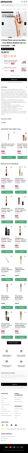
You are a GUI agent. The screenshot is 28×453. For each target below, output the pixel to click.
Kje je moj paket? (18, 401)
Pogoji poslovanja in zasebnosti (8, 436)
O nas (16, 417)
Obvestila (3, 440)
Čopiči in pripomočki (5, 404)
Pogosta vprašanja (19, 408)
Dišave (2, 402)
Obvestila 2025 (4, 438)
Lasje (2, 400)
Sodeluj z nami (18, 413)
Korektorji (24, 9)
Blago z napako (4, 413)
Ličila (14, 9)
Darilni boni (17, 415)
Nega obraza (4, 398)
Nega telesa (4, 409)
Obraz (18, 9)
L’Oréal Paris (9, 9)
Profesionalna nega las (6, 415)
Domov (3, 9)
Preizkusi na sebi (8, 49)
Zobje (2, 406)
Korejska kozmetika (5, 411)
